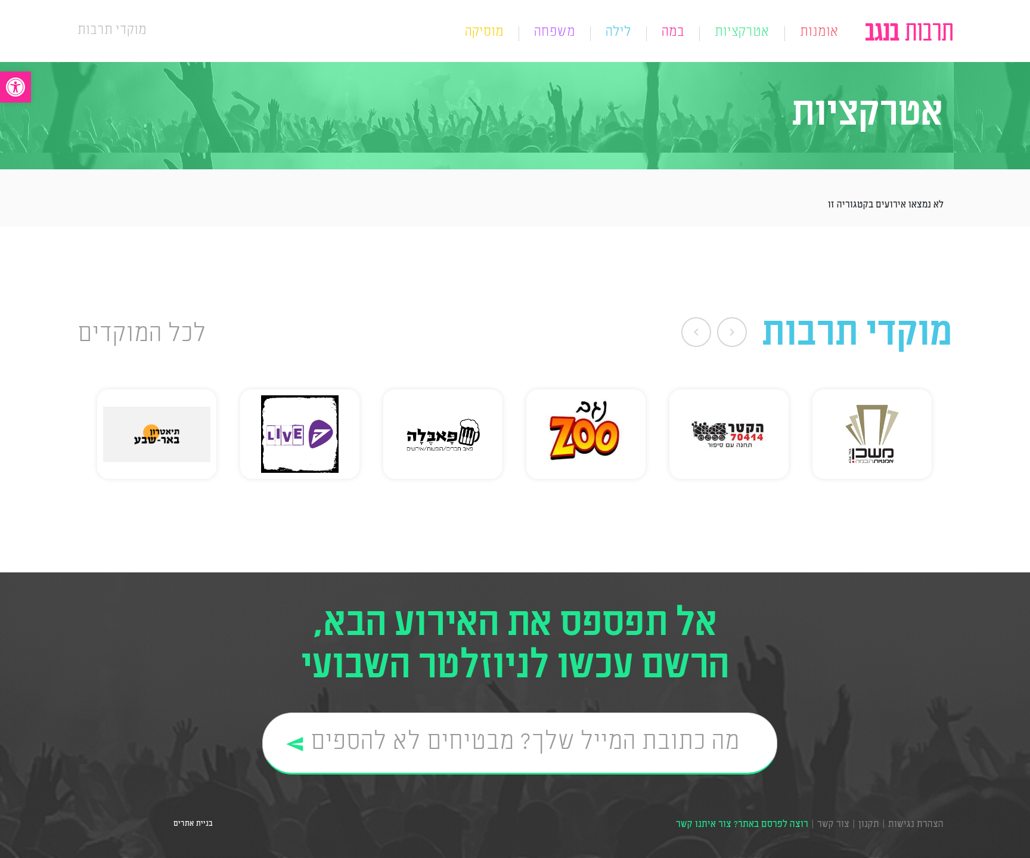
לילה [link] (618, 33)
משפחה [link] (554, 33)
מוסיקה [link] (484, 33)
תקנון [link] (868, 825)
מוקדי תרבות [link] (112, 31)
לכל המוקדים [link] (141, 335)
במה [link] (673, 33)
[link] (15, 87)
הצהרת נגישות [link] (916, 825)
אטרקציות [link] (742, 33)
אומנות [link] (819, 33)
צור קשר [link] (833, 825)
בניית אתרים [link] (191, 823)
